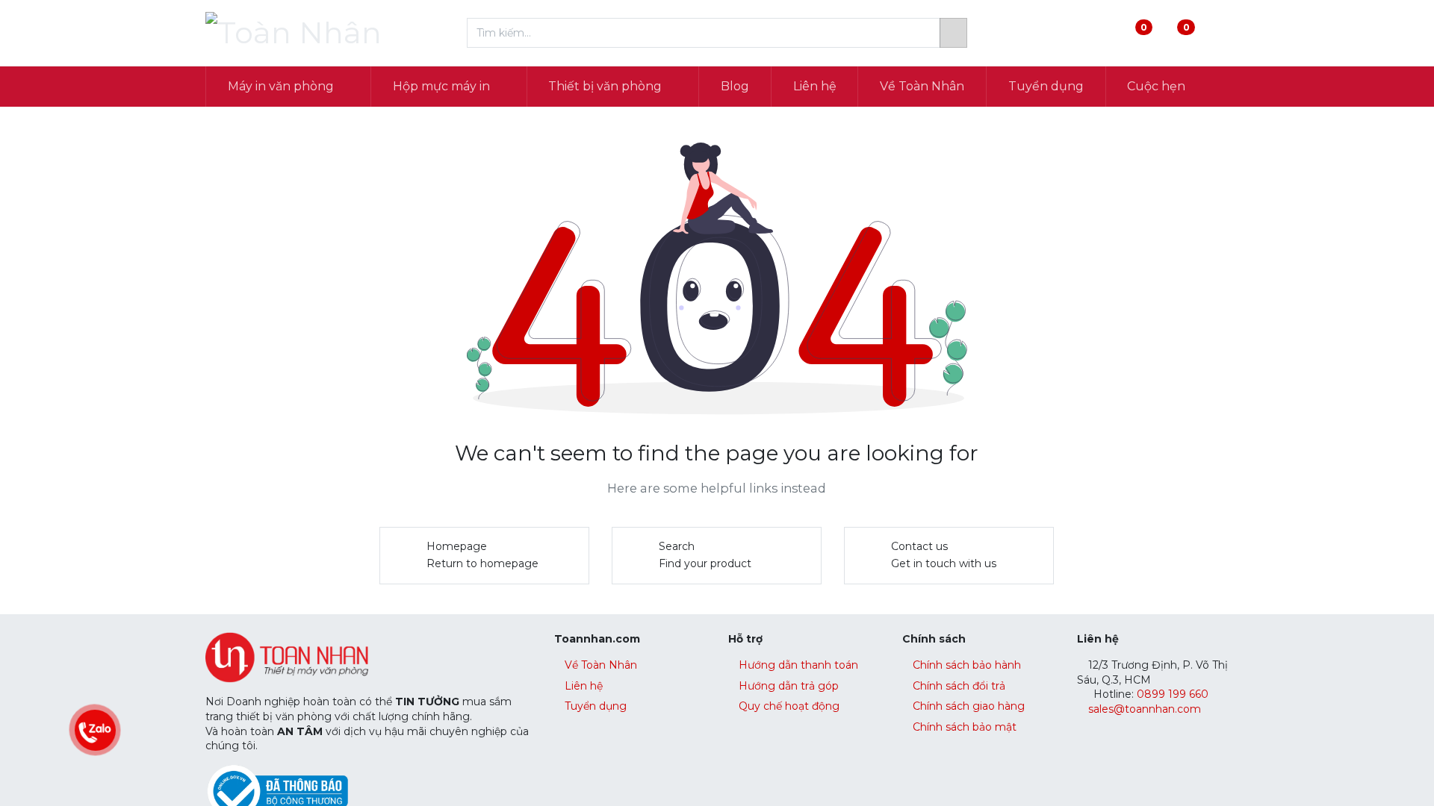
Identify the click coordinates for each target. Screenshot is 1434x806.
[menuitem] (735, 86)
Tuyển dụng (596, 706)
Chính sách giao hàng (969, 706)
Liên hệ (584, 686)
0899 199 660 (1171, 694)
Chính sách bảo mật (964, 727)
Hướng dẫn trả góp (789, 686)
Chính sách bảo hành (967, 665)
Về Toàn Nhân (601, 665)
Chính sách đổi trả (959, 686)
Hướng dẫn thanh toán (798, 665)
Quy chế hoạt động (789, 706)
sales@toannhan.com (1144, 709)
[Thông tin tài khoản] (1216, 33)
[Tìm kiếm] (953, 33)
